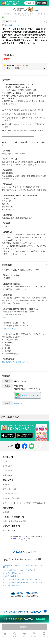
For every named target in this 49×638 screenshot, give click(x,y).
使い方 (5, 461)
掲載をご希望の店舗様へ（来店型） (15, 521)
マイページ (44, 636)
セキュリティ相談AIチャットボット (14, 573)
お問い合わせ (7, 475)
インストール (29, 3)
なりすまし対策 (37, 582)
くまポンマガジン (9, 530)
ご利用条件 (7, 265)
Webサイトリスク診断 (26, 570)
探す (14, 636)
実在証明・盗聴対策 (9, 576)
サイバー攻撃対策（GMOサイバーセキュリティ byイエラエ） (23, 579)
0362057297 (18, 404)
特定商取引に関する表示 (11, 498)
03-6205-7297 (7, 317)
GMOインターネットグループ (19, 538)
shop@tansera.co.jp (9, 328)
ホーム (5, 636)
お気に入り (24, 636)
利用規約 (6, 484)
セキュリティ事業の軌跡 (11, 585)
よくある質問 (7, 471)
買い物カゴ (34, 636)
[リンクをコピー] (38, 446)
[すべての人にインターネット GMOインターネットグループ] (21, 611)
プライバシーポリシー (10, 489)
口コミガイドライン (10, 493)
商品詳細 (6, 80)
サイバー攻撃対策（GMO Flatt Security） (16, 582)
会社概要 (6, 512)
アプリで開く (41, 3)
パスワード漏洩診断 (9, 570)
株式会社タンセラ (12, 25)
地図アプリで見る (29, 396)
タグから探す (7, 466)
